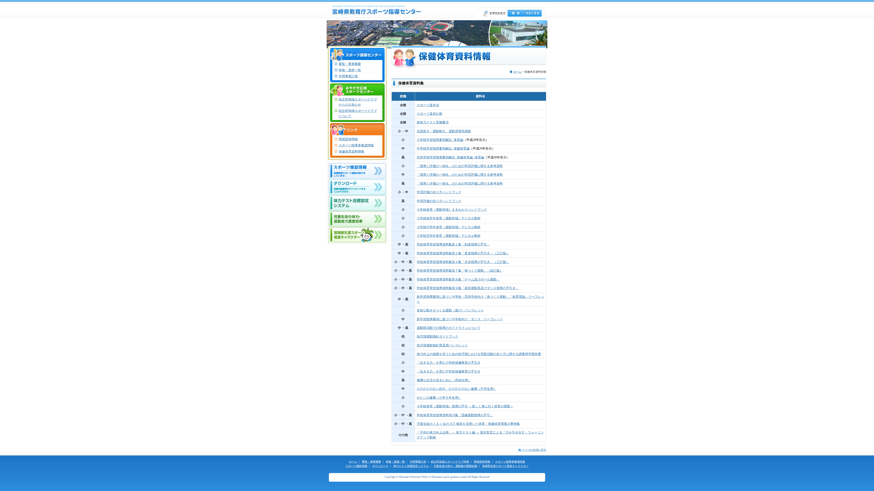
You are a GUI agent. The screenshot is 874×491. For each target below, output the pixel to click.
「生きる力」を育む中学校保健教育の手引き (448, 371)
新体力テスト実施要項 (433, 122)
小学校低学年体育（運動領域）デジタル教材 (448, 218)
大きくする (532, 13)
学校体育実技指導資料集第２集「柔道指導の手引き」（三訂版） (463, 253)
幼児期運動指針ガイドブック (437, 336)
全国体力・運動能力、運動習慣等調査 (444, 131)
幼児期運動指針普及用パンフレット (442, 345)
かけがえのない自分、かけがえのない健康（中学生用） (456, 389)
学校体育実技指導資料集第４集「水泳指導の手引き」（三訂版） (463, 262)
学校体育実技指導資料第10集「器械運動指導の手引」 (455, 415)
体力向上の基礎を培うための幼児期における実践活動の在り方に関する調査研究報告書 (479, 354)
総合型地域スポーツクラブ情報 (450, 461)
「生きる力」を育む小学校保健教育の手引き (448, 362)
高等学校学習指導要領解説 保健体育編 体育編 (450, 157)
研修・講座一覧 (350, 70)
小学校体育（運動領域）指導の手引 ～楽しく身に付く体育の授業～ (465, 406)
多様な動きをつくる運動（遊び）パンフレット (450, 310)
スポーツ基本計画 (429, 113)
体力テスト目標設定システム (357, 202)
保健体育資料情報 (351, 151)
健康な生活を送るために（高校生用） (444, 380)
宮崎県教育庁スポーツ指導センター (376, 10)
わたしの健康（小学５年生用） (439, 397)
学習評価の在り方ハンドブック (439, 192)
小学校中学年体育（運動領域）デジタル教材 (448, 227)
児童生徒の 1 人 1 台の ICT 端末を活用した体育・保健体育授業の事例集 (468, 424)
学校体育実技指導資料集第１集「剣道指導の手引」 (453, 244)
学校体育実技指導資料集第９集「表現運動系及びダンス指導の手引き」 (468, 288)
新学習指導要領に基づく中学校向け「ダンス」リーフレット (460, 319)
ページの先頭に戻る (534, 449)
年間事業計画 (348, 76)
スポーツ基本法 (428, 105)
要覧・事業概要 (350, 64)
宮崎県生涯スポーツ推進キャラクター (357, 234)
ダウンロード (357, 187)
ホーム (517, 71)
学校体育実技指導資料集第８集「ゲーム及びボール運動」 (458, 279)
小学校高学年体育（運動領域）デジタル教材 (448, 236)
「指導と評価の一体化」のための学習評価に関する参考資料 (460, 166)
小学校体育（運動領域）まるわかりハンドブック (452, 209)
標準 (515, 13)
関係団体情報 (348, 139)
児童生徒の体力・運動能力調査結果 (357, 218)
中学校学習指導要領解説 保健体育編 (443, 148)
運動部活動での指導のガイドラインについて (448, 328)
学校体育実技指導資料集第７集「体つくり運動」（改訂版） (460, 270)
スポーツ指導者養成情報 (356, 145)
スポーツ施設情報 (357, 170)
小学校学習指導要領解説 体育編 (440, 140)
